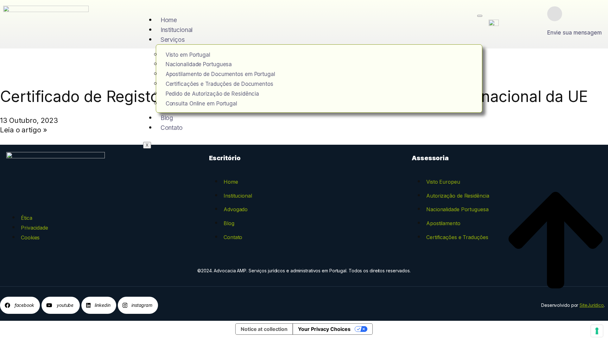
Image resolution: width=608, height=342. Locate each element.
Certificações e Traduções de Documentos (219, 84)
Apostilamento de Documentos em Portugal (220, 74)
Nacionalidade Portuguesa (199, 64)
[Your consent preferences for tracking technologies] (597, 331)
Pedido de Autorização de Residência (212, 94)
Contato (172, 127)
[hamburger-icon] (479, 16)
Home (169, 20)
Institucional (177, 30)
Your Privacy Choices (324, 329)
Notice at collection (264, 329)
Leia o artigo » (23, 130)
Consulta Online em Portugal (201, 103)
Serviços (173, 39)
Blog (167, 118)
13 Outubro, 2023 (29, 120)
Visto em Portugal (188, 55)
